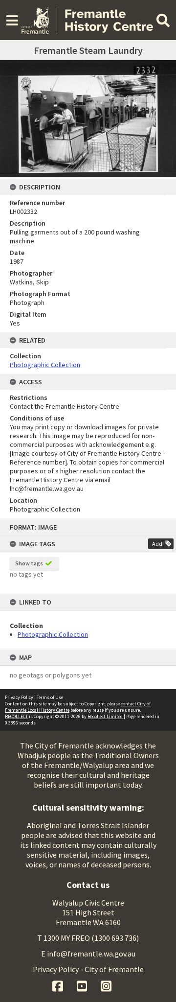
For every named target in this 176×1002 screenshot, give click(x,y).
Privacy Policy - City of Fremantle (88, 969)
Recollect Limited (105, 716)
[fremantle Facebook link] (58, 985)
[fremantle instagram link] (106, 985)
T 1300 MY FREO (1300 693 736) (88, 938)
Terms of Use (50, 697)
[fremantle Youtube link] (83, 985)
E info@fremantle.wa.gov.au (88, 953)
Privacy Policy (19, 697)
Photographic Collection (53, 634)
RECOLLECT (16, 716)
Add (157, 543)
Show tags (29, 563)
